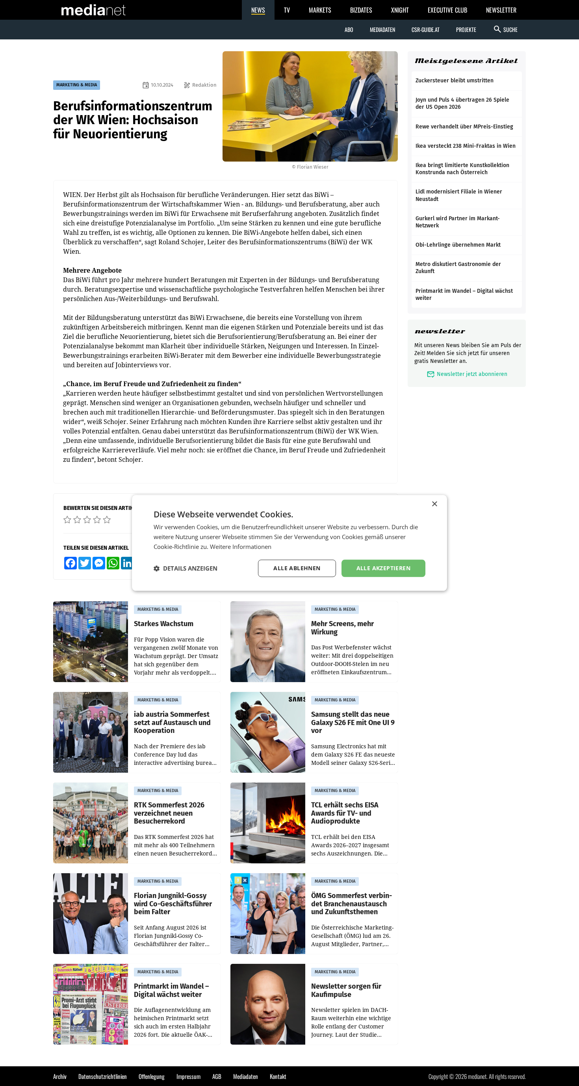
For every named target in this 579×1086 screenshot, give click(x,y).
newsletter (440, 331)
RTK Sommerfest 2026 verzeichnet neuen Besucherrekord (169, 813)
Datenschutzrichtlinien (102, 1076)
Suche (505, 29)
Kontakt (278, 1076)
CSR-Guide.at (426, 29)
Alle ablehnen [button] (296, 568)
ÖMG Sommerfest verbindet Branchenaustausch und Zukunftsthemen (351, 904)
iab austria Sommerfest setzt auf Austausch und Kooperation (172, 722)
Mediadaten (382, 29)
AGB (216, 1076)
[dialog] (289, 543)
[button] (185, 568)
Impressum (188, 1076)
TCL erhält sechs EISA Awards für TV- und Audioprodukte (345, 813)
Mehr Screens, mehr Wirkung (342, 628)
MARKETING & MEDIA (76, 84)
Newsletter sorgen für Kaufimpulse (346, 990)
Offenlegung (152, 1076)
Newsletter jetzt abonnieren (467, 374)
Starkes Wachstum (163, 624)
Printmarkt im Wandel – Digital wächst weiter (171, 990)
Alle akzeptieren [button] (383, 568)
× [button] (434, 504)
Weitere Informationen (240, 546)
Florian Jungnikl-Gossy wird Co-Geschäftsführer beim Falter (173, 904)
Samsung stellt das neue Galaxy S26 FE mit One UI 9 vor (353, 722)
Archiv (60, 1076)
